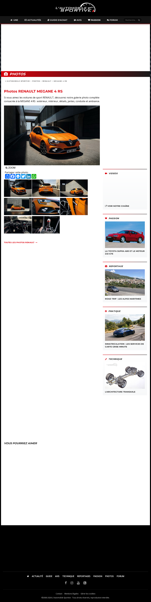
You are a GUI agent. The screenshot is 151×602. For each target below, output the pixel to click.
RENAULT (46, 81)
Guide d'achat (58, 20)
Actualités (34, 20)
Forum (113, 20)
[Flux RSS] (84, 582)
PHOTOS (36, 81)
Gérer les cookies (88, 593)
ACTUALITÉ (37, 576)
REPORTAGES (83, 576)
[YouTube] (78, 582)
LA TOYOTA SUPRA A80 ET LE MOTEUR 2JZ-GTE (125, 252)
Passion (95, 20)
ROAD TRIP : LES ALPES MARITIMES (123, 299)
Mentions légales (71, 593)
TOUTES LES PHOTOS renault (19, 242)
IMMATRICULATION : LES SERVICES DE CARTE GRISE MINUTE (124, 345)
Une (15, 20)
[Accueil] (28, 576)
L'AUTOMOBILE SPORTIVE (17, 81)
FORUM (120, 576)
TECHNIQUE (68, 576)
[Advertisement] (75, 47)
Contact (59, 593)
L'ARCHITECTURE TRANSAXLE (120, 392)
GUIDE (49, 576)
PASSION (97, 576)
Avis (79, 20)
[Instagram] (71, 582)
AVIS (57, 576)
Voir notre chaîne (118, 206)
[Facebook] (66, 582)
